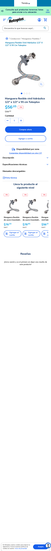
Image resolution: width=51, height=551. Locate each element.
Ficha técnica (11, 178)
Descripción (8, 157)
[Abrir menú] (5, 20)
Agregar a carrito (25, 138)
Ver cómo (48, 11)
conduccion (15, 39)
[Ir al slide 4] (29, 93)
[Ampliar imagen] (41, 84)
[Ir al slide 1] (21, 93)
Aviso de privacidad (21, 548)
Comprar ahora (25, 129)
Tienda (24, 3)
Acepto (41, 547)
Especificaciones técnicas (15, 164)
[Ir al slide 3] (27, 93)
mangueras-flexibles (30, 39)
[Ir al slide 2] (24, 93)
